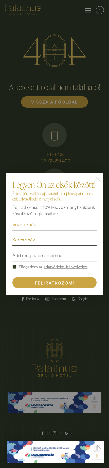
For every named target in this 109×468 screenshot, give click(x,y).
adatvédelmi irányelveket (65, 267)
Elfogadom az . (53, 267)
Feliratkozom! (54, 282)
